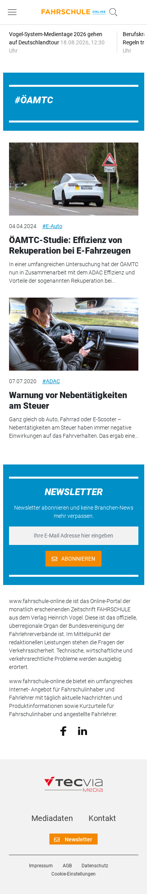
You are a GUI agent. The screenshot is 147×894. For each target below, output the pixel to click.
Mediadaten (52, 818)
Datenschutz (95, 865)
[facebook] (63, 731)
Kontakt (102, 818)
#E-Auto (52, 226)
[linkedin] (82, 730)
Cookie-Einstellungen (73, 874)
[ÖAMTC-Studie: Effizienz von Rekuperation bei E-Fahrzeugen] (73, 179)
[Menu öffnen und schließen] (14, 12)
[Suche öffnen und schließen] (111, 12)
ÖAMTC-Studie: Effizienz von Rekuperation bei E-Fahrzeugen (70, 245)
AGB (67, 865)
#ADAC (51, 381)
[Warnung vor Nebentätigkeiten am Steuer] (73, 334)
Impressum (41, 865)
